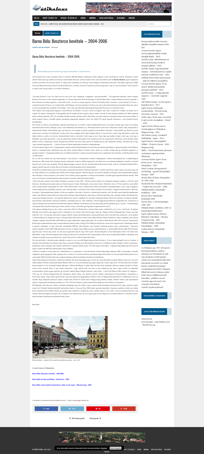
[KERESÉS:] (158, 23)
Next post (94, 418)
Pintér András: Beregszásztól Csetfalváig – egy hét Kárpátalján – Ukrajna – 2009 (156, 171)
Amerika (92, 18)
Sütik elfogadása (115, 448)
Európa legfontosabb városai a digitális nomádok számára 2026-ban (155, 44)
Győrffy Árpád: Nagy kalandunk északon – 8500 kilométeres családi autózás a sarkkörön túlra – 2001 (156, 71)
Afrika (83, 18)
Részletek (104, 448)
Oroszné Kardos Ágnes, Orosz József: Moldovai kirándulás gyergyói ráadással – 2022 (154, 86)
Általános (121, 18)
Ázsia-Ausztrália (106, 18)
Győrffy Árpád (38, 449)
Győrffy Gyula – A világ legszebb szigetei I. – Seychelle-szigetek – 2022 (155, 96)
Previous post (78, 418)
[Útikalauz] (54, 7)
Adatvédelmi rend (162, 322)
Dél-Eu (36, 18)
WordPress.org (149, 324)
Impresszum (146, 318)
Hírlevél (132, 18)
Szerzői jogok (147, 322)
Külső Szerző (44, 47)
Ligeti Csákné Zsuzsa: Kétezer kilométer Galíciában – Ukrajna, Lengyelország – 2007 (154, 217)
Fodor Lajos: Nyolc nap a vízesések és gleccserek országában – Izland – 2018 (156, 120)
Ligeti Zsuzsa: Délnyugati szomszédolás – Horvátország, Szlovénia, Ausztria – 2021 (154, 111)
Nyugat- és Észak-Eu (69, 18)
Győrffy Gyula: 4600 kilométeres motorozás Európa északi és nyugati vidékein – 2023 (155, 62)
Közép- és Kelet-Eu (50, 18)
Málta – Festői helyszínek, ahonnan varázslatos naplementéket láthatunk (156, 153)
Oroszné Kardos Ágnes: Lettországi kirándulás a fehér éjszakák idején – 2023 (154, 53)
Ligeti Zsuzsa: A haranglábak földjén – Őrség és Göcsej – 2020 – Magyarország (155, 144)
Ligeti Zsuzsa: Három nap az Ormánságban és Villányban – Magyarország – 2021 (154, 129)
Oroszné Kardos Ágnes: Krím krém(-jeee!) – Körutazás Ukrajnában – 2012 (153, 162)
